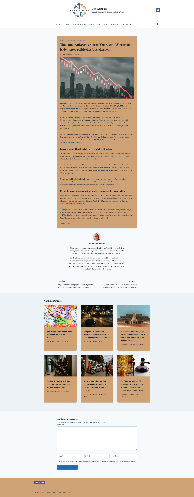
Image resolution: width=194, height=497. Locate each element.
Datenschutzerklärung (43, 492)
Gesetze (91, 24)
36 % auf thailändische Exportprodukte (116, 156)
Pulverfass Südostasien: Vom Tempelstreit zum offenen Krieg (59, 334)
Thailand (81, 40)
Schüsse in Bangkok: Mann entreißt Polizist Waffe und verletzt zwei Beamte (58, 384)
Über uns (136, 24)
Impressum (57, 492)
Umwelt (99, 24)
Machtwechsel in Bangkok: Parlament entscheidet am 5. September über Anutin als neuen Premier (133, 336)
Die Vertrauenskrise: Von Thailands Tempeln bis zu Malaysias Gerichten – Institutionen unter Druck (132, 386)
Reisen (106, 24)
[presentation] (60, 316)
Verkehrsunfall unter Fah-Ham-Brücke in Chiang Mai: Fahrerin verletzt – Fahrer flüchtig (96, 386)
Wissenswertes (125, 24)
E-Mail (88, 456)
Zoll (69, 223)
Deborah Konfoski (68, 54)
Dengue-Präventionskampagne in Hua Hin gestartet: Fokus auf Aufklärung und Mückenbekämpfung (75, 284)
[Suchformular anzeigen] (158, 24)
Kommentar (61, 425)
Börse (63, 223)
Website (116, 456)
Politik (67, 24)
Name (60, 456)
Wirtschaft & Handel (79, 24)
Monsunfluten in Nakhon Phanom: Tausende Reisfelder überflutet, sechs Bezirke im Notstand (120, 284)
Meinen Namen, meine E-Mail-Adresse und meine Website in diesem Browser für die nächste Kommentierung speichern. (97, 462)
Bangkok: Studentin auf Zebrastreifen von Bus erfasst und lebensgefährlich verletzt (96, 334)
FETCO (124, 140)
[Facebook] (158, 10)
